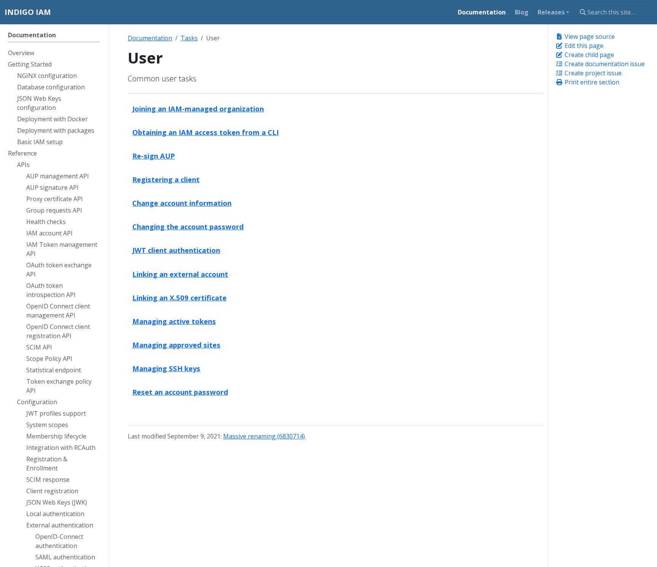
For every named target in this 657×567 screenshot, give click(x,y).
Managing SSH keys (166, 368)
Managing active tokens (174, 321)
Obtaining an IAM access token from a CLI (205, 132)
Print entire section (591, 82)
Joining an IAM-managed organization (198, 108)
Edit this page (583, 45)
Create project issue (592, 73)
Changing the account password (188, 226)
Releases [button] (551, 12)
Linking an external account (180, 274)
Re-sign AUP (153, 155)
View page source (589, 36)
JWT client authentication (176, 250)
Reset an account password (180, 392)
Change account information (182, 203)
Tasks (189, 38)
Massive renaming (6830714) (264, 436)
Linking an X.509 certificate (179, 297)
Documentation (150, 38)
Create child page (588, 55)
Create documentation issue (604, 64)
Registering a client (166, 179)
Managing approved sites (176, 344)
